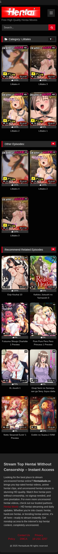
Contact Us (24, 535)
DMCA (23, 539)
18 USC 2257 (39, 539)
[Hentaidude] (24, 12)
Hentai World (11, 506)
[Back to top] (48, 545)
